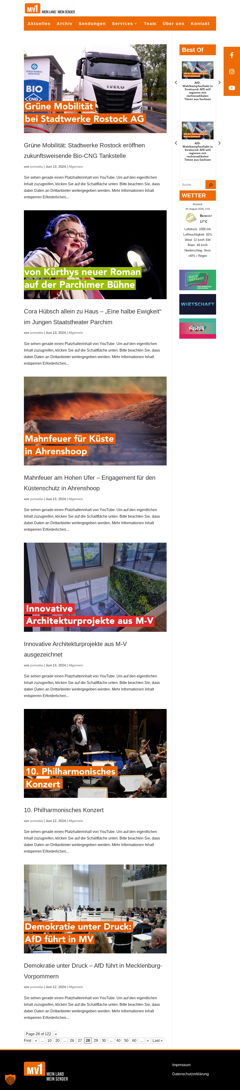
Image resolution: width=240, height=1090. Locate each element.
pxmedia (36, 166)
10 (49, 1041)
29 (96, 1041)
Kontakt (200, 23)
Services (122, 23)
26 (72, 1041)
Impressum (181, 1065)
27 (80, 1041)
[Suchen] (210, 184)
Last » (158, 1041)
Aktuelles (39, 23)
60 (134, 1041)
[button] (10, 1079)
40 (118, 1041)
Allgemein (75, 166)
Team (150, 23)
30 (104, 1041)
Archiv (65, 23)
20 (57, 1041)
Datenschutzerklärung (190, 1074)
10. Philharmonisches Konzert (64, 810)
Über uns (174, 23)
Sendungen (92, 23)
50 (126, 1041)
